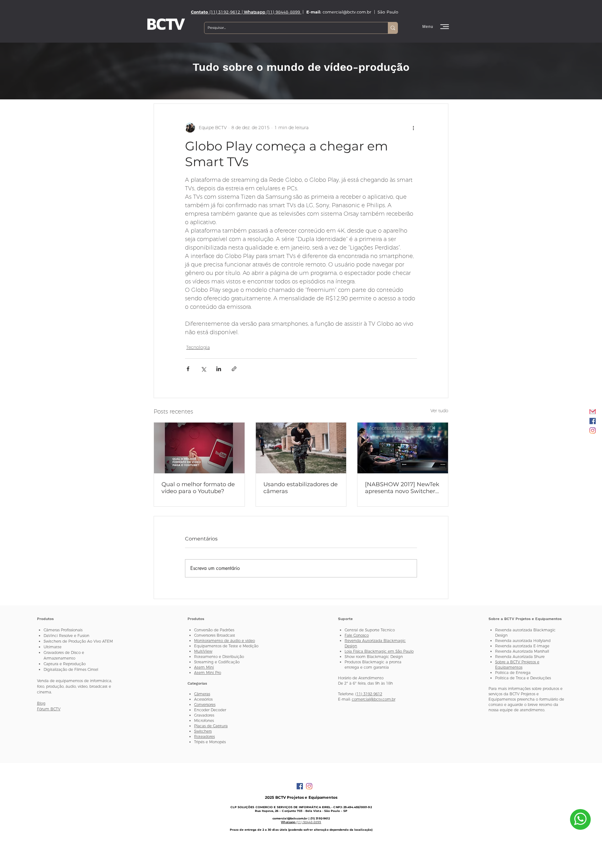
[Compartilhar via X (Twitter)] (203, 369)
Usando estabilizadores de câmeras (300, 488)
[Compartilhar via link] (234, 369)
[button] (436, 26)
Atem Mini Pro (207, 672)
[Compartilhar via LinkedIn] (219, 369)
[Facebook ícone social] (592, 421)
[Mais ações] (413, 127)
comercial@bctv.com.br (373, 699)
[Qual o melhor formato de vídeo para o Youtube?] (199, 448)
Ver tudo (439, 410)
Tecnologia (198, 347)
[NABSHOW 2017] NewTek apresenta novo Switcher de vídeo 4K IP (402, 488)
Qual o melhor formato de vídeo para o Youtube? (198, 488)
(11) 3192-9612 (368, 694)
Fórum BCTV (49, 709)
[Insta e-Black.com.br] (592, 430)
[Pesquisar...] (393, 28)
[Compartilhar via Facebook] (188, 369)
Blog (41, 703)
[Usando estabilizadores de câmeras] (301, 448)
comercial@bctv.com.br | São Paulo (361, 11)
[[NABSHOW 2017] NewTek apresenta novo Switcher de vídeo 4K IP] (402, 448)
